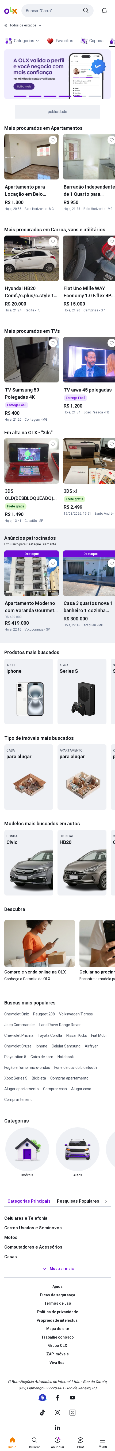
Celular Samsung (66, 1046)
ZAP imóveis (57, 1354)
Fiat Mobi (98, 1035)
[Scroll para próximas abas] (106, 1201)
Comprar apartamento (69, 1078)
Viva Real (57, 1362)
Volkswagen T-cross (76, 1014)
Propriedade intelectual (58, 1320)
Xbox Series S (16, 1078)
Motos (10, 1237)
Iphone (41, 1046)
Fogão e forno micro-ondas (27, 1067)
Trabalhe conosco (57, 1337)
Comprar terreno (18, 1099)
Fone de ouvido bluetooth (75, 1067)
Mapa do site (57, 1329)
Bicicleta (39, 1078)
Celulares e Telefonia (25, 1218)
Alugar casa (81, 1089)
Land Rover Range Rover (60, 1025)
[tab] (29, 1201)
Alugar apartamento (21, 1089)
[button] (57, 10)
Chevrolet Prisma (18, 1035)
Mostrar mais (62, 1268)
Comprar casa (55, 1089)
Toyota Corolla (50, 1035)
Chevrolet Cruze (18, 1046)
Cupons (96, 40)
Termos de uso (57, 1303)
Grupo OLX (57, 1345)
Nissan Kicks (76, 1035)
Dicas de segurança (57, 1295)
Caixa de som (41, 1057)
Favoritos (64, 40)
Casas (10, 1256)
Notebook (65, 1057)
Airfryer (91, 1046)
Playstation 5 (15, 1057)
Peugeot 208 (44, 1014)
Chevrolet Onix (16, 1014)
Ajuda (57, 1286)
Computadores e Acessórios (33, 1247)
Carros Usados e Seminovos (33, 1227)
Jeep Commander (19, 1025)
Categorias (24, 40)
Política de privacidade (57, 1312)
